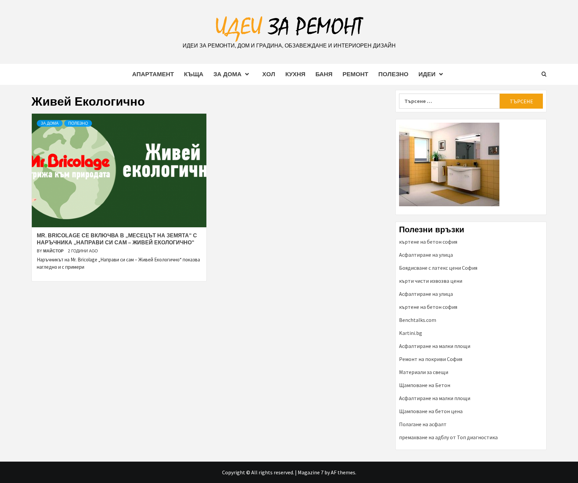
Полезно (393, 74)
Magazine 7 (310, 472)
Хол (268, 74)
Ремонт (355, 74)
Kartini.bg (410, 333)
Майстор (54, 251)
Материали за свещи (423, 372)
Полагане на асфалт (423, 424)
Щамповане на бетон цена (431, 411)
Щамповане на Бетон (424, 385)
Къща (193, 74)
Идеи (427, 74)
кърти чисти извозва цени (430, 280)
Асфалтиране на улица (426, 254)
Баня (323, 74)
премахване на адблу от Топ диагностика (448, 437)
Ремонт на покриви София (430, 359)
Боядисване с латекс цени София (438, 267)
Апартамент (153, 74)
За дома (227, 74)
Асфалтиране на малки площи (434, 346)
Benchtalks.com (417, 320)
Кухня (295, 74)
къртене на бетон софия (428, 241)
